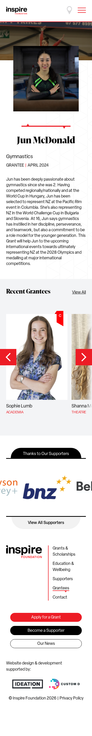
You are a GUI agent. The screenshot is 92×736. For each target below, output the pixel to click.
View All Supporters (46, 523)
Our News (46, 644)
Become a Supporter (46, 631)
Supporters (63, 579)
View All (79, 292)
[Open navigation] (82, 10)
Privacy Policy (72, 698)
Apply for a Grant (46, 617)
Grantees (61, 588)
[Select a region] (69, 10)
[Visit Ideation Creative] (27, 684)
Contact (60, 597)
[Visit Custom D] (64, 684)
